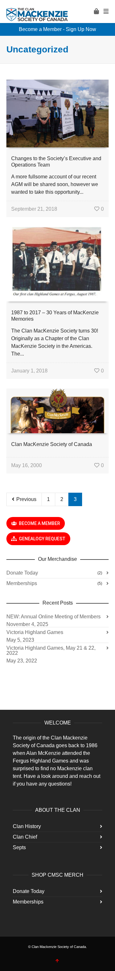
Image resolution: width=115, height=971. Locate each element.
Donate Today (22, 573)
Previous (25, 499)
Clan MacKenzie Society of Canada (51, 444)
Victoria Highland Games (34, 632)
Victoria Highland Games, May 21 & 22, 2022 (51, 650)
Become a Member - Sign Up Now (57, 29)
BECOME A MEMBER (38, 523)
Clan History (27, 826)
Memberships (21, 583)
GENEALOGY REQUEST (41, 538)
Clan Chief (25, 837)
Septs (19, 847)
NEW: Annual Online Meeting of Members (53, 616)
